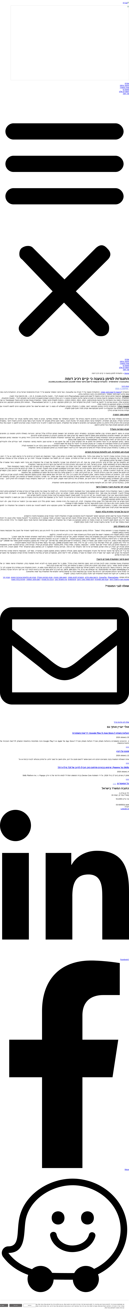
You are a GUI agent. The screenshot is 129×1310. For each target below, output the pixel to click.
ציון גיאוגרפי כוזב (61, 579)
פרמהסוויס (72, 579)
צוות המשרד (124, 87)
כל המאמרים (123, 783)
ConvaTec (103, 577)
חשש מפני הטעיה (60, 577)
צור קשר (126, 93)
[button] (64, 226)
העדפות (29, 1305)
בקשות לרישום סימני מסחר (111, 392)
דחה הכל (16, 1305)
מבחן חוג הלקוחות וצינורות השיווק (23, 577)
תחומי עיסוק (124, 85)
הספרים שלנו (124, 91)
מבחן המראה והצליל (45, 577)
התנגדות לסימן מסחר (76, 577)
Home (126, 373)
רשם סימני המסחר (33, 579)
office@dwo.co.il (118, 807)
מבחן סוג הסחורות (101, 579)
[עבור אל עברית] (126, 3)
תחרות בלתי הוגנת (18, 579)
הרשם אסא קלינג (91, 577)
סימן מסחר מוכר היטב (85, 579)
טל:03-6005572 (123, 803)
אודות (127, 83)
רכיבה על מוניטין (48, 579)
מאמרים (126, 89)
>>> (127, 747)
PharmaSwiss (113, 577)
